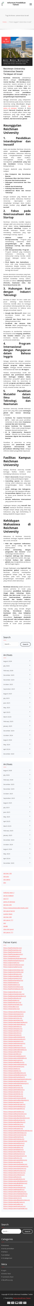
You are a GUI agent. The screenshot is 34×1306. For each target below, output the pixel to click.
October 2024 (8, 735)
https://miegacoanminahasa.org (13, 1090)
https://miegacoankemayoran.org (14, 1047)
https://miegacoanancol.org (12, 1198)
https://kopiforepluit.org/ (11, 984)
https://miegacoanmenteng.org (13, 1066)
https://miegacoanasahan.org (13, 1162)
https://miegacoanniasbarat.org (13, 1143)
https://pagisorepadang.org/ (12, 976)
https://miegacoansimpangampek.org (15, 1166)
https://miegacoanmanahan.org (13, 1112)
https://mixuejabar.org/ (11, 1006)
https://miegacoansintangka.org (14, 1126)
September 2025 (9, 689)
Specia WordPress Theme (22, 1298)
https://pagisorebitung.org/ (12, 974)
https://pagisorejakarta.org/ (12, 967)
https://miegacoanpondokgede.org (15, 1064)
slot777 (5, 899)
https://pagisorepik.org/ (11, 962)
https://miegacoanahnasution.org (14, 1012)
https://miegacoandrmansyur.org (14, 1206)
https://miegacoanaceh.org (12, 1033)
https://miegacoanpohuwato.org (14, 1116)
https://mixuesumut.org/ (11, 1009)
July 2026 (6, 666)
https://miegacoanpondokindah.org (15, 1058)
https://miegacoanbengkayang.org (14, 1191)
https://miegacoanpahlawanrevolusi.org (16, 1200)
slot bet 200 (7, 905)
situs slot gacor (8, 929)
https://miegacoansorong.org (13, 1087)
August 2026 (7, 661)
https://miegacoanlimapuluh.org (13, 1189)
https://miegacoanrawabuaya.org (14, 1056)
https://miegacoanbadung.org (13, 1147)
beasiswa (5, 1245)
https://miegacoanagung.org (12, 1028)
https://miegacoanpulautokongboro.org (16, 1118)
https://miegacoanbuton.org (12, 1158)
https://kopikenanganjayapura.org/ (14, 958)
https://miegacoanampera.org (13, 1041)
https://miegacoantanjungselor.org (15, 1081)
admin (6, 60)
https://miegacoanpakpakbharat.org (15, 1183)
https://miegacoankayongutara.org (14, 1114)
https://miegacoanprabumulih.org (14, 1024)
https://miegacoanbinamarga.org (14, 1043)
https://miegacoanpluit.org (12, 1071)
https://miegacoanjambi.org (12, 1085)
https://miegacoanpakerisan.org (14, 1202)
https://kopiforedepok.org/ (12, 998)
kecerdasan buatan (9, 62)
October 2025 (8, 684)
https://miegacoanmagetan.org (13, 1145)
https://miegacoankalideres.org (13, 1062)
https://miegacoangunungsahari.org (15, 1196)
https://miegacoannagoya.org (13, 1096)
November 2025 (8, 680)
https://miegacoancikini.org (12, 1054)
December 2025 (8, 675)
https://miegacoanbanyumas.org (14, 1120)
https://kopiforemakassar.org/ (13, 989)
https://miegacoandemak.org (13, 1185)
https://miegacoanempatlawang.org (15, 1164)
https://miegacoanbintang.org (13, 1124)
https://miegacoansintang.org (13, 1020)
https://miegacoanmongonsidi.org (14, 1098)
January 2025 (7, 726)
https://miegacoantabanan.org (13, 1149)
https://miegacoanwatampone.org (14, 1168)
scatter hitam (7, 914)
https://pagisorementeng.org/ (13, 970)
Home (5, 22)
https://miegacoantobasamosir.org (15, 1156)
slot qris (6, 876)
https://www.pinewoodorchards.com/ (15, 908)
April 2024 (6, 749)
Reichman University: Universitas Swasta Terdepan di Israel (14, 71)
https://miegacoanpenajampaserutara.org (17, 1079)
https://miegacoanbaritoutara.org (14, 1170)
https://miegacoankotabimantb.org (15, 1050)
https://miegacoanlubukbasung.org (14, 1075)
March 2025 (7, 717)
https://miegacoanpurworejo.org (14, 1173)
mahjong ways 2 (8, 892)
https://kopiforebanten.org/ (12, 948)
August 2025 (7, 694)
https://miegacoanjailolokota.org (14, 1179)
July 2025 (6, 698)
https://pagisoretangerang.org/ (13, 994)
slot (4, 883)
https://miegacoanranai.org (12, 1035)
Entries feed (6, 1274)
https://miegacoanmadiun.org (13, 1204)
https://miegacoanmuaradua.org (14, 1077)
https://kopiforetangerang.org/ (13, 960)
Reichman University (22, 62)
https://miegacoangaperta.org (13, 1102)
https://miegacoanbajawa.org (13, 1128)
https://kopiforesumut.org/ (12, 952)
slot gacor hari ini (9, 911)
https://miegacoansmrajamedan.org (15, 1208)
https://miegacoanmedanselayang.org (16, 1100)
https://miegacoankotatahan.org (14, 1037)
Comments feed (7, 1277)
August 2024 (7, 740)
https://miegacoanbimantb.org (13, 1137)
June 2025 (6, 703)
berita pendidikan (8, 1248)
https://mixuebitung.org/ (11, 956)
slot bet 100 (7, 873)
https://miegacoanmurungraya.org (14, 1135)
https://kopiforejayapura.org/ (13, 954)
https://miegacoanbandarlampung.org (16, 1083)
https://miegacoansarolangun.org (14, 1187)
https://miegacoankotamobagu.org (15, 1133)
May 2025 (6, 707)
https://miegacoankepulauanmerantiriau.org (17, 1130)
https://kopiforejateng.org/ (12, 950)
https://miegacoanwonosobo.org (14, 1039)
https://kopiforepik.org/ (11, 982)
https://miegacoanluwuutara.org (14, 1154)
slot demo (6, 879)
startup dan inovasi (9, 63)
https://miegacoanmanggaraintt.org (15, 1141)
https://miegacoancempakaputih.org (15, 1194)
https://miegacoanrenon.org (12, 1018)
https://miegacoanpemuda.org (13, 1016)
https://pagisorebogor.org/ (12, 992)
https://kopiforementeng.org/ (13, 980)
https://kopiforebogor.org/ (12, 1002)
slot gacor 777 (8, 920)
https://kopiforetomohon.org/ (13, 987)
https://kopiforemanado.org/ (12, 1004)
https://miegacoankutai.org (12, 1177)
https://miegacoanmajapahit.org (14, 1108)
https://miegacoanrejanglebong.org (15, 1160)
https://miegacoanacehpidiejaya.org (15, 1181)
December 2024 (8, 731)
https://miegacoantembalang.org (14, 1106)
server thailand (8, 896)
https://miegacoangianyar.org (13, 1092)
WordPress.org (7, 1280)
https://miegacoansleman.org (13, 1094)
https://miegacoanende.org (12, 1026)
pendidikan (6, 1255)
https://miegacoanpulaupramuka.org (15, 1022)
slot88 (5, 926)
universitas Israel (20, 63)
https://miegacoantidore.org (12, 1031)
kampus (13, 60)
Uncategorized (7, 1258)
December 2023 (8, 754)
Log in (4, 1270)
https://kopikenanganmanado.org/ (14, 996)
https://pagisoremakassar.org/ (13, 965)
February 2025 (8, 721)
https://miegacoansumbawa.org (14, 1175)
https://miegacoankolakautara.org (14, 1073)
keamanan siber (24, 60)
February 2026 (8, 670)
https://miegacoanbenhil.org (12, 1052)
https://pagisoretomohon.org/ (13, 972)
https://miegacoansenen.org (12, 1045)
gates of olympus (9, 902)
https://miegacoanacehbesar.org (14, 1151)
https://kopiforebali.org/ (11, 1000)
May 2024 (6, 744)
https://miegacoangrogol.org (13, 1060)
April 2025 (6, 712)
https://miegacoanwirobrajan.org (14, 1104)
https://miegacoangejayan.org (13, 1014)
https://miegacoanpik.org (11, 1068)
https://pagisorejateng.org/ (12, 978)
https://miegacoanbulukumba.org (14, 1122)
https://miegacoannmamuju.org (13, 1139)
